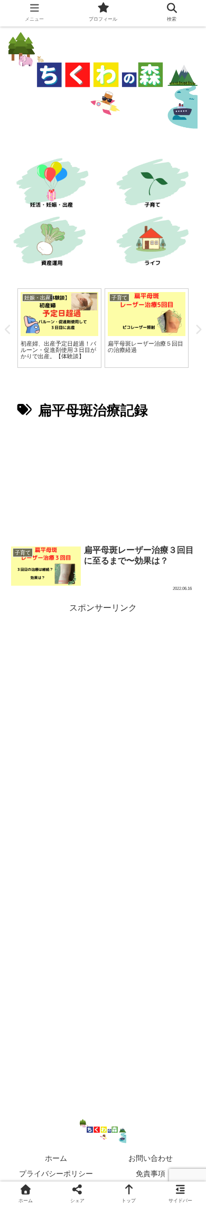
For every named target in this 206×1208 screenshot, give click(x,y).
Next (198, 329)
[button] (183, 977)
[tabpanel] (59, 328)
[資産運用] (51, 243)
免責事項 (150, 1173)
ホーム (56, 1158)
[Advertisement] (103, 481)
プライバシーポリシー (56, 1173)
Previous (8, 329)
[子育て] (154, 185)
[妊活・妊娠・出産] (51, 185)
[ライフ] (154, 243)
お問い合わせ (150, 1158)
